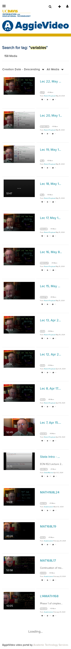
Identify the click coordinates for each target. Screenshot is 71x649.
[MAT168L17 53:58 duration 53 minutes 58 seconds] (19, 565)
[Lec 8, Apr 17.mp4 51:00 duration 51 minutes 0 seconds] (19, 393)
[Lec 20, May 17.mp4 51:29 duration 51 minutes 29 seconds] (19, 120)
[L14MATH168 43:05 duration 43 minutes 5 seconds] (19, 600)
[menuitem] (50, 6)
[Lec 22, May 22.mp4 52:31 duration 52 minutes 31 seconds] (19, 85)
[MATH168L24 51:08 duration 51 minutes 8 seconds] (19, 496)
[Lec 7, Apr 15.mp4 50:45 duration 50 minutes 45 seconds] (19, 427)
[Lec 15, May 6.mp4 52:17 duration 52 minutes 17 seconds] (19, 290)
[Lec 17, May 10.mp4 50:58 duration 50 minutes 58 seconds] (19, 222)
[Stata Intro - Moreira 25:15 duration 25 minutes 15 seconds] (19, 461)
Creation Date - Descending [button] (21, 69)
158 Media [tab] (10, 56)
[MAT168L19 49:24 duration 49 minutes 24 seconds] (19, 530)
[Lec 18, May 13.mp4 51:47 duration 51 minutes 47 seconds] (19, 188)
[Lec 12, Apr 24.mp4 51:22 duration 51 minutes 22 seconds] (19, 358)
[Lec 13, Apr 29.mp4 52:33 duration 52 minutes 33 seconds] (19, 324)
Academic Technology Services (50, 645)
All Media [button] (53, 69)
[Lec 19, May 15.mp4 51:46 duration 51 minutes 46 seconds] (19, 154)
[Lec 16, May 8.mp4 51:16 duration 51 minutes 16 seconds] (19, 256)
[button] (5, 6)
